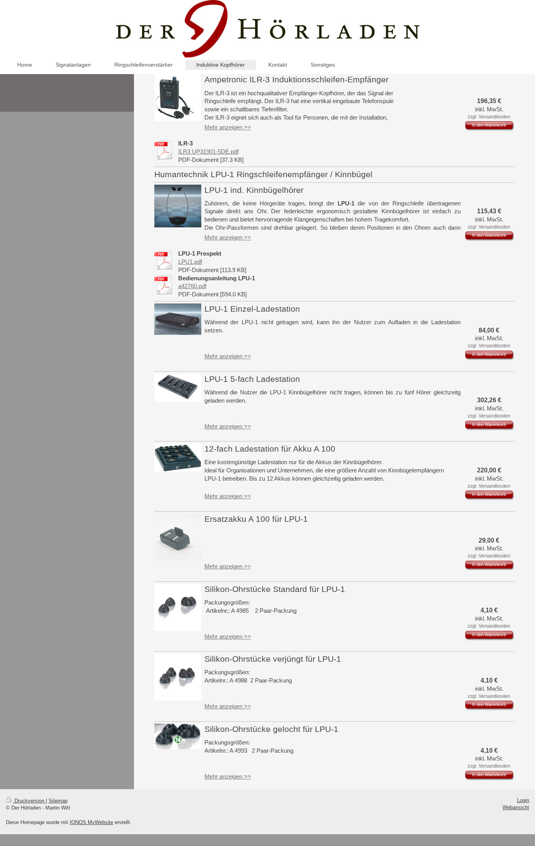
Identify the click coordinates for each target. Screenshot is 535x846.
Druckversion (29, 801)
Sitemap (58, 801)
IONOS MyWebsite (91, 822)
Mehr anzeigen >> (227, 127)
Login (523, 800)
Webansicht (515, 807)
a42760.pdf (192, 286)
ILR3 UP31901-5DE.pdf (208, 151)
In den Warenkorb (489, 125)
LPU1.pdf (190, 261)
